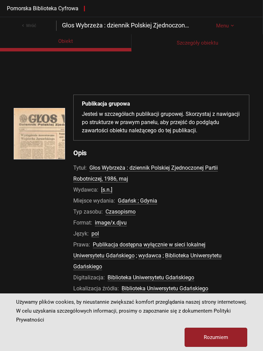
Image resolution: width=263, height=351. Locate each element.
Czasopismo (120, 211)
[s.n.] (106, 189)
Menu (222, 26)
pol (95, 233)
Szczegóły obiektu (197, 43)
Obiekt (65, 41)
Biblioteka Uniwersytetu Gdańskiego (151, 277)
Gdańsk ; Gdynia (137, 200)
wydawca (149, 255)
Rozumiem (216, 337)
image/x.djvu (111, 222)
